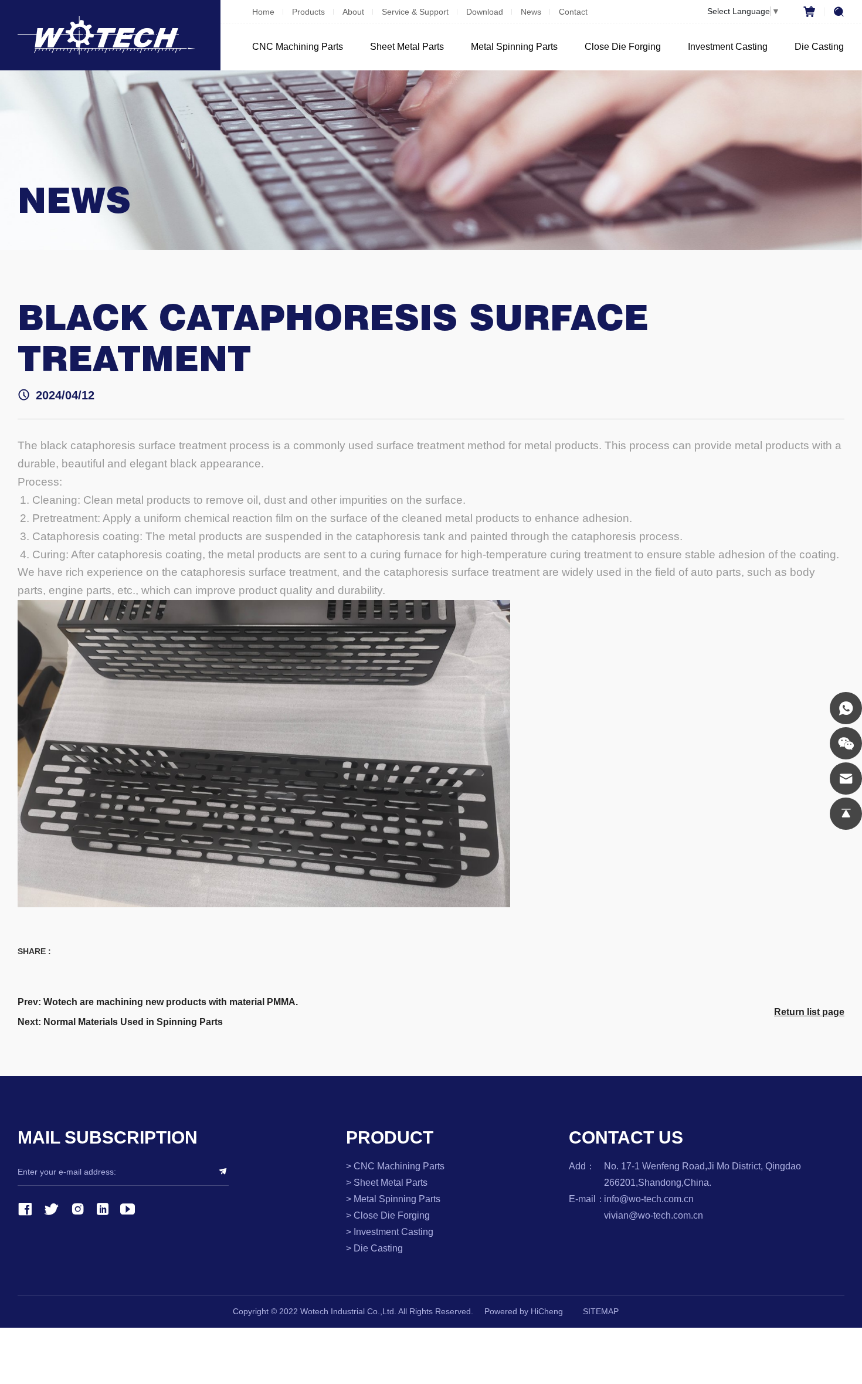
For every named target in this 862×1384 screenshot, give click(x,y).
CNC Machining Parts (297, 47)
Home (263, 11)
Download (484, 11)
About (353, 11)
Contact (573, 11)
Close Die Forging (623, 47)
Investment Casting (728, 47)
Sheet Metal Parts (407, 47)
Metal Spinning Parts (514, 47)
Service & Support (415, 11)
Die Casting (819, 47)
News (531, 11)
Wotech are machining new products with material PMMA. (170, 1002)
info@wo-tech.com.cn (649, 1199)
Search (834, 11)
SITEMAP (601, 1311)
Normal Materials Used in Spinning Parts (133, 1022)
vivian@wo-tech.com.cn (653, 1215)
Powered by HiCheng (523, 1311)
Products (308, 11)
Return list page (809, 1012)
